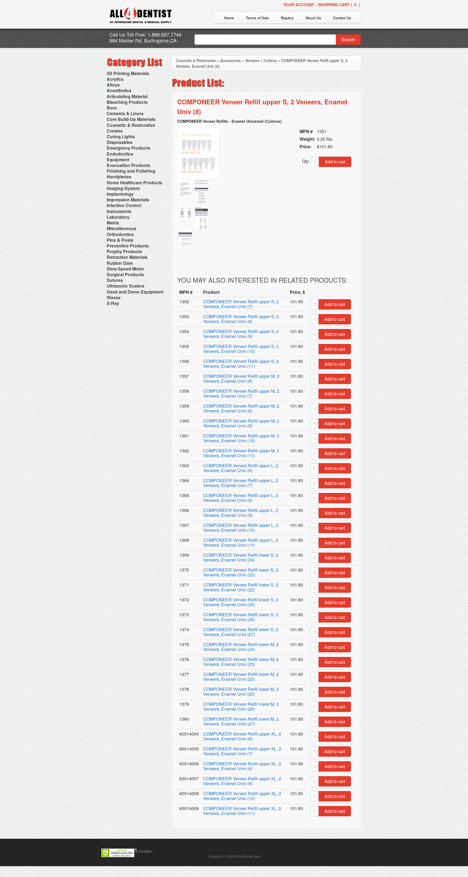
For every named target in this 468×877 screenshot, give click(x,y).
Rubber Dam (120, 263)
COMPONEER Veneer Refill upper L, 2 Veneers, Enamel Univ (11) (240, 542)
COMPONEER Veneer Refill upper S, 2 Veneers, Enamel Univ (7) (241, 303)
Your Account (299, 4)
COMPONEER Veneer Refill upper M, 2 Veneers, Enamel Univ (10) (241, 438)
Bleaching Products (127, 102)
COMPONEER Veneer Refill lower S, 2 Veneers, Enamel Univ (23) (240, 572)
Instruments (119, 211)
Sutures (115, 280)
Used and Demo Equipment (135, 291)
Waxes (114, 297)
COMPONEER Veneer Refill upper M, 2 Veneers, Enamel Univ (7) (241, 393)
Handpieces (119, 176)
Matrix (113, 222)
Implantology (120, 193)
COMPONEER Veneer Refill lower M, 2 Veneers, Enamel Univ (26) (241, 706)
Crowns (115, 130)
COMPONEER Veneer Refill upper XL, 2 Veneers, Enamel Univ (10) (242, 795)
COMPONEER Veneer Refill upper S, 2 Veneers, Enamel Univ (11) (241, 363)
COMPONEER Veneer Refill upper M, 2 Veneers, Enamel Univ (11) (241, 453)
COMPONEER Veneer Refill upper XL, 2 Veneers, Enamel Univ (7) (242, 751)
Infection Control (124, 205)
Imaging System (123, 188)
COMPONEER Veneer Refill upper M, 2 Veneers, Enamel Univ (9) (241, 423)
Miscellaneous (121, 228)
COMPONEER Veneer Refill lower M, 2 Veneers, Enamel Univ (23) (241, 661)
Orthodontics (120, 234)
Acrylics (115, 79)
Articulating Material (127, 96)
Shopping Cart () (339, 4)
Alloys (113, 84)
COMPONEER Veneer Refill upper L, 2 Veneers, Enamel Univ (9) (240, 512)
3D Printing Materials (128, 73)
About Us (313, 17)
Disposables (119, 142)
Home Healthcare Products (134, 182)
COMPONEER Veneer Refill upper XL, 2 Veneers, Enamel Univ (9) (242, 780)
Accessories (230, 60)
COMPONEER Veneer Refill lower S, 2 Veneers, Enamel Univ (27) (240, 631)
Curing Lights (121, 136)
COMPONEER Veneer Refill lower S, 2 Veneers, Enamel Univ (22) (240, 587)
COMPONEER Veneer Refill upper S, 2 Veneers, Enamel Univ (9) (241, 333)
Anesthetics (119, 90)
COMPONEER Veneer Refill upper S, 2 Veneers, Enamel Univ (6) (241, 318)
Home (229, 17)
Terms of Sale (257, 17)
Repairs (287, 17)
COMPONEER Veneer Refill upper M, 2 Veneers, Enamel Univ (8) (241, 378)
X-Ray (113, 303)
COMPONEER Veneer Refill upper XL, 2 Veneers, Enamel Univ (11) (242, 810)
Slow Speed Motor (125, 268)
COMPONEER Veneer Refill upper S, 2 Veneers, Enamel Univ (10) (241, 348)
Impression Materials (128, 199)
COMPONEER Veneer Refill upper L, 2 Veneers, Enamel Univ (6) (240, 497)
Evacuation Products (128, 165)
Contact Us (342, 17)
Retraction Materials (127, 257)
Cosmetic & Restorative (131, 125)
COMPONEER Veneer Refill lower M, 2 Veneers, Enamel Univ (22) (241, 676)
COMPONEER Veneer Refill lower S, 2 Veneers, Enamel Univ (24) (240, 557)
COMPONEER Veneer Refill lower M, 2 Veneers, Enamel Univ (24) (241, 646)
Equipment (118, 159)
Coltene (270, 60)
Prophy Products (124, 251)
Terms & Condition (138, 851)
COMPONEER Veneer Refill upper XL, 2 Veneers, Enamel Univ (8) (242, 736)
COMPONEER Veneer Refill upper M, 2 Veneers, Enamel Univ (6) (241, 408)
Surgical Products (125, 274)
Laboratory (118, 217)
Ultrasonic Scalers (125, 285)
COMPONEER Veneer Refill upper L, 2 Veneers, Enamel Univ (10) (240, 527)
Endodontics (120, 153)
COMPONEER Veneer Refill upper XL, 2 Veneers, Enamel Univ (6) (242, 766)
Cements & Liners (125, 113)
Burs (112, 107)
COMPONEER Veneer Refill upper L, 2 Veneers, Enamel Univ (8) (240, 467)
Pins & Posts (120, 240)
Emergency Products (128, 147)
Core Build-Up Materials (131, 119)
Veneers (252, 60)
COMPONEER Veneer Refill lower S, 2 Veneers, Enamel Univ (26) (240, 617)
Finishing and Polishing (131, 170)
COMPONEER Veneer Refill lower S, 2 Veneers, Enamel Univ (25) (240, 602)
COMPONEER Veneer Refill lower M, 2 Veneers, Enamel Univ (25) (241, 691)
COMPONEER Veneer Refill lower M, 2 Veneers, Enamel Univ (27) (241, 721)
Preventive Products (128, 245)
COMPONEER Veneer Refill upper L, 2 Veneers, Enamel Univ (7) (240, 482)
